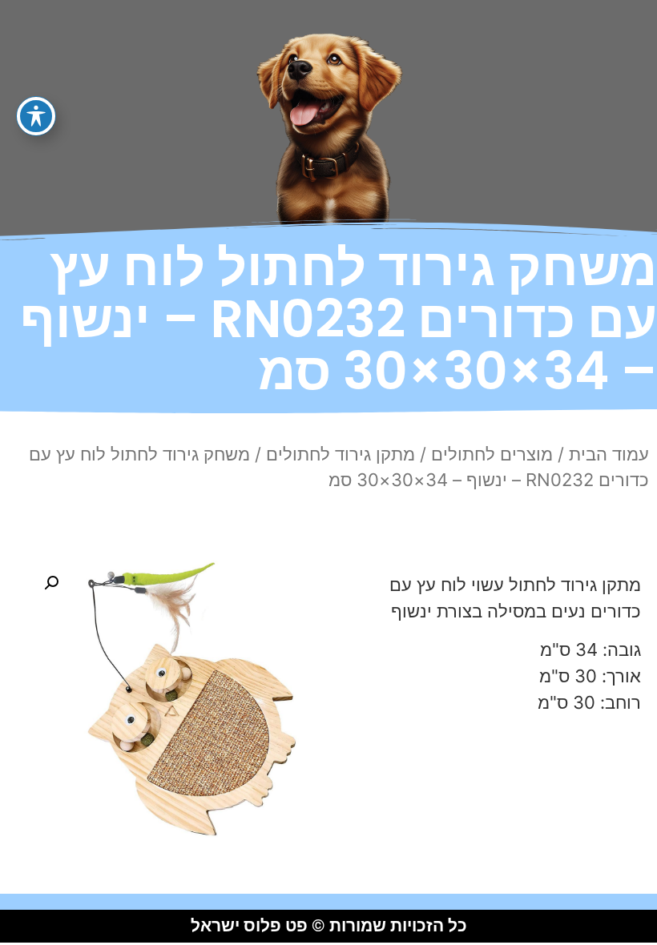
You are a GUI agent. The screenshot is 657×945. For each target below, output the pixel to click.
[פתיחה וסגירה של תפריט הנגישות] (36, 116)
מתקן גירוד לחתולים (340, 454)
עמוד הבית (609, 454)
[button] (51, 583)
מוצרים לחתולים (492, 454)
